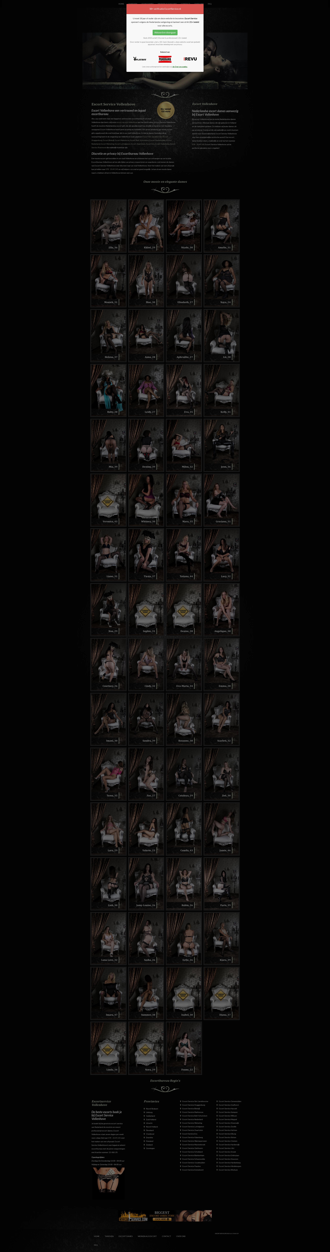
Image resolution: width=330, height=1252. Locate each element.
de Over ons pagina (180, 67)
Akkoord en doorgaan (165, 32)
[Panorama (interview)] (165, 59)
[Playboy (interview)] (139, 59)
